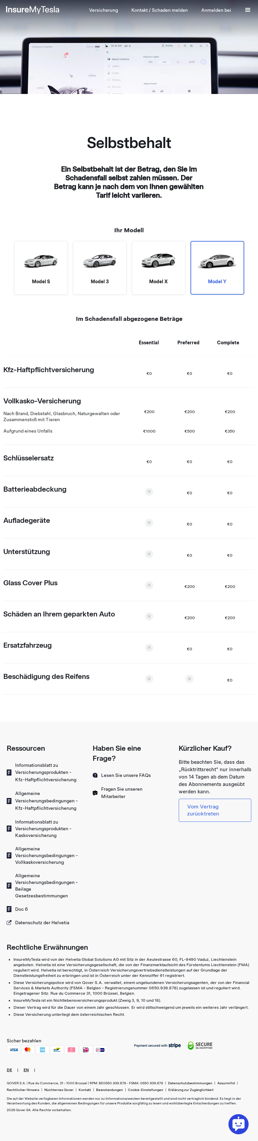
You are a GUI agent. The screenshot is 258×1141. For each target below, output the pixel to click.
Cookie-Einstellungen (145, 1090)
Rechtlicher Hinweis (23, 1090)
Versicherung (103, 10)
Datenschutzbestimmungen (190, 1083)
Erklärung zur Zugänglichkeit (191, 1090)
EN (26, 1070)
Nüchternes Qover (59, 1090)
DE (9, 1070)
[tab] (41, 268)
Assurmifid (226, 1083)
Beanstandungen (109, 1090)
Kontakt (85, 1090)
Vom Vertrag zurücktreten (203, 810)
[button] (160, 10)
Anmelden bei (216, 10)
